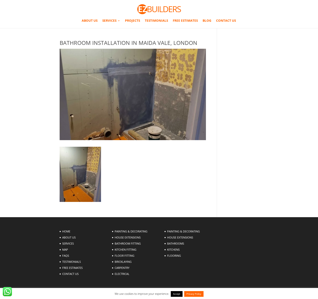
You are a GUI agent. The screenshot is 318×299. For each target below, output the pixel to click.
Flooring (174, 255)
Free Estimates (185, 21)
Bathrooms (175, 243)
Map (65, 249)
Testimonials (156, 21)
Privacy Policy (193, 294)
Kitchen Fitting (125, 249)
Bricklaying (123, 262)
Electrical (122, 274)
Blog (207, 21)
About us (90, 21)
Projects (132, 21)
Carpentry (122, 268)
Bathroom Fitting (128, 243)
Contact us (226, 21)
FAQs (65, 255)
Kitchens (173, 249)
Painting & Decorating (131, 231)
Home (66, 231)
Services (109, 21)
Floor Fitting (124, 255)
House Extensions (128, 237)
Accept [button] (176, 294)
